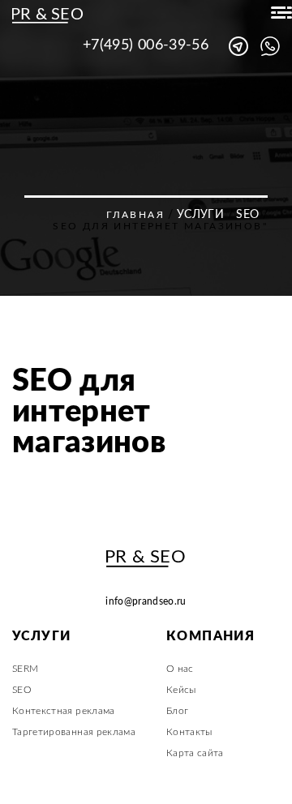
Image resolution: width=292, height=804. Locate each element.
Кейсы (181, 690)
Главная (135, 215)
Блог (177, 711)
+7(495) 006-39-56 (145, 45)
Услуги (200, 214)
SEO (247, 214)
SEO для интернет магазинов (88, 412)
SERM (25, 669)
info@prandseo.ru (146, 601)
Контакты (189, 732)
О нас (180, 669)
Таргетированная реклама (73, 732)
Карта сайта (195, 753)
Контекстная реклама (63, 711)
